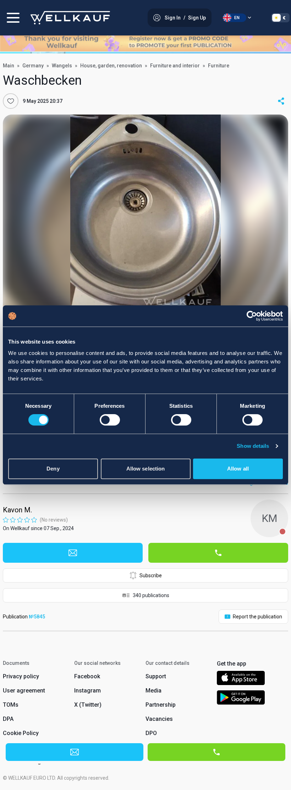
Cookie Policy (21, 733)
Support (156, 676)
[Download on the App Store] (241, 679)
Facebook (87, 676)
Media (153, 690)
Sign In (173, 18)
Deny (52, 469)
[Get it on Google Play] (241, 698)
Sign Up (197, 18)
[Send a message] (73, 553)
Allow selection (145, 469)
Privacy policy (21, 676)
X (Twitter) (87, 704)
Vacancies (159, 719)
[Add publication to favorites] (10, 101)
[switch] (110, 419)
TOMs (10, 704)
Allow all (238, 469)
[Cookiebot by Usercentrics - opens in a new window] (252, 316)
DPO (151, 733)
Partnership (161, 704)
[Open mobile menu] (13, 17)
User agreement (24, 690)
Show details (253, 446)
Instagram (87, 690)
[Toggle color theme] (280, 17)
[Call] (218, 553)
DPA (8, 719)
